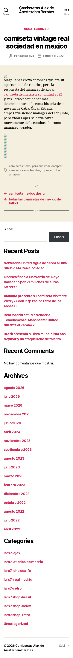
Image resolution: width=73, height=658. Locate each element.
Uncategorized (36, 28)
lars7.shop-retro (17, 615)
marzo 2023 (13, 476)
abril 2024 (12, 432)
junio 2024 (12, 423)
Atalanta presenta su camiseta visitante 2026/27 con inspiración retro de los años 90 (35, 301)
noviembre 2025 (17, 414)
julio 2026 (12, 396)
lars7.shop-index (17, 606)
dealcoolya (26, 56)
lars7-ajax (12, 553)
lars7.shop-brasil (17, 597)
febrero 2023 (14, 485)
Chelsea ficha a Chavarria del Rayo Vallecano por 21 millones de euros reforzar (31, 282)
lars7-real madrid (18, 579)
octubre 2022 (15, 503)
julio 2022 (11, 520)
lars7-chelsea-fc (17, 571)
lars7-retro (13, 588)
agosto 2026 (14, 388)
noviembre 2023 (17, 441)
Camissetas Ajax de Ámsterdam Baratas (36, 10)
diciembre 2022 (16, 494)
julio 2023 (12, 467)
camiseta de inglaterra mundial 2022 (33, 94)
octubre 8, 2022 (53, 56)
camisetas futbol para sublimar (29, 166)
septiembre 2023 (18, 450)
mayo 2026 (13, 405)
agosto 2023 (14, 458)
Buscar (8, 229)
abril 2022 (12, 529)
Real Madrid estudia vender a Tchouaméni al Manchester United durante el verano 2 (31, 320)
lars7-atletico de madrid (23, 562)
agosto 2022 (14, 511)
